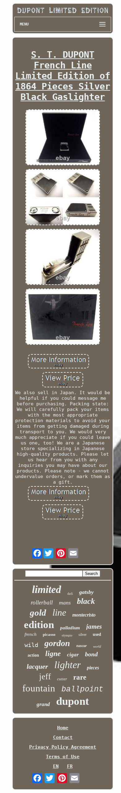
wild (31, 644)
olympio (67, 635)
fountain (38, 688)
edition (39, 624)
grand (43, 704)
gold (38, 613)
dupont (72, 701)
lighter (67, 664)
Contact (63, 737)
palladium (70, 627)
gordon (57, 643)
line (59, 612)
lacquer (37, 666)
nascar (81, 646)
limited (46, 589)
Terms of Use (62, 756)
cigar (73, 655)
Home (62, 728)
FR (70, 766)
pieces (93, 667)
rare (79, 677)
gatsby (86, 592)
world (97, 646)
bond (91, 654)
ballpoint (82, 689)
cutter (62, 679)
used (97, 634)
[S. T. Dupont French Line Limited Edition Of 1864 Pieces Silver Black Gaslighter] (62, 138)
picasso (49, 634)
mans (65, 602)
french (31, 634)
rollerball (42, 602)
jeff (45, 676)
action (33, 655)
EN (56, 766)
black (86, 601)
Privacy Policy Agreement (62, 747)
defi (70, 593)
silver (82, 634)
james (94, 626)
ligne (53, 653)
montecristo (84, 615)
